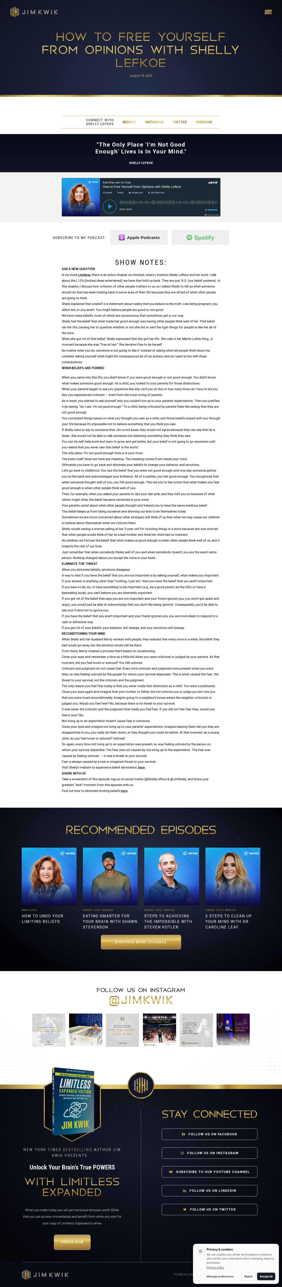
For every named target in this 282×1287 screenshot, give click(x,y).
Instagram (154, 122)
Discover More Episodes (141, 942)
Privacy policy (215, 1267)
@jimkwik (141, 1001)
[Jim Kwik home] (45, 1275)
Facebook (204, 122)
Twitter (180, 122)
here (141, 767)
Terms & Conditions (189, 1274)
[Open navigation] (268, 12)
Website (129, 122)
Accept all (266, 1276)
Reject (248, 1276)
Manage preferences (220, 1276)
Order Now (72, 1242)
